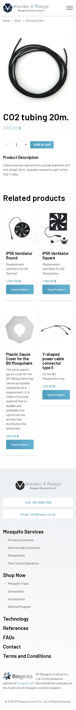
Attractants (16, 591)
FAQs (8, 637)
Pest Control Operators (23, 563)
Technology (16, 619)
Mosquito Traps (18, 583)
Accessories (16, 599)
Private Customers (20, 540)
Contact (12, 646)
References (15, 628)
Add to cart (41, 144)
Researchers (16, 555)
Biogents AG (25, 683)
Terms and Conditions (27, 656)
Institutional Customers (24, 547)
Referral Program (19, 607)
